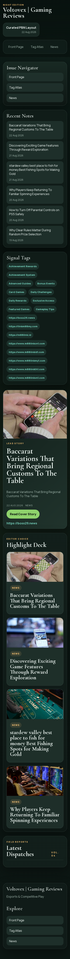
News (54, 47)
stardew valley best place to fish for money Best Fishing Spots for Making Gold (31, 743)
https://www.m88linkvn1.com (27, 377)
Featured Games (19, 309)
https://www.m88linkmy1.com (27, 360)
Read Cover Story (23, 514)
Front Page (16, 47)
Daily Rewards (18, 300)
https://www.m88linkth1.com (26, 369)
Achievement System (22, 275)
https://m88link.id (20, 335)
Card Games (16, 292)
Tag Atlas (37, 47)
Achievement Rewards (23, 266)
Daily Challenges (41, 292)
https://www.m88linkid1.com (26, 352)
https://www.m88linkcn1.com (27, 343)
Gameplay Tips (45, 309)
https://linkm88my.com (23, 326)
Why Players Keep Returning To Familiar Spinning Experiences (35, 815)
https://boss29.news (22, 317)
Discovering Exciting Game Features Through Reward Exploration (33, 669)
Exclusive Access (43, 300)
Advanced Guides (20, 283)
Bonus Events (46, 283)
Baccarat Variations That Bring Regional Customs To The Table (35, 601)
